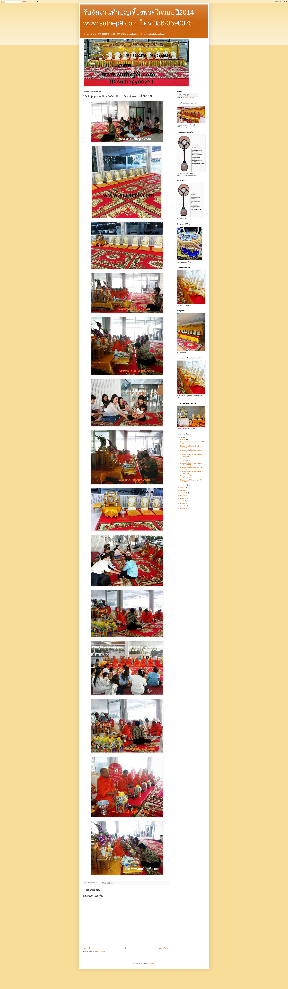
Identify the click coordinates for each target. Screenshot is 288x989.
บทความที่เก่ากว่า (164, 948)
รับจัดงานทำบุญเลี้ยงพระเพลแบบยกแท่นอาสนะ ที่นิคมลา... (191, 455)
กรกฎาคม (183, 493)
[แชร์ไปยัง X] (107, 883)
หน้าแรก (126, 948)
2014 (180, 437)
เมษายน (182, 501)
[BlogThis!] (105, 883)
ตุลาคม (182, 487)
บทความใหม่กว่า (89, 948)
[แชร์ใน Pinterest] (112, 883)
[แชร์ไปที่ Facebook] (109, 883)
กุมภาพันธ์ (183, 506)
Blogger (152, 963)
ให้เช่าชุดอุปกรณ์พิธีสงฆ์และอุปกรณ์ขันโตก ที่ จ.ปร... (190, 480)
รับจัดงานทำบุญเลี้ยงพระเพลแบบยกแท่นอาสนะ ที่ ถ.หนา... (191, 463)
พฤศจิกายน (183, 485)
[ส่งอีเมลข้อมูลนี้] (103, 883)
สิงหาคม (183, 490)
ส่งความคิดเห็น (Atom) (98, 951)
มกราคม (183, 508)
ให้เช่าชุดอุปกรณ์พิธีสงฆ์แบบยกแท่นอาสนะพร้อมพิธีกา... (190, 476)
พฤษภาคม (183, 498)
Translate (192, 97)
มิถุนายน (183, 495)
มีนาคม (182, 503)
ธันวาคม (183, 439)
